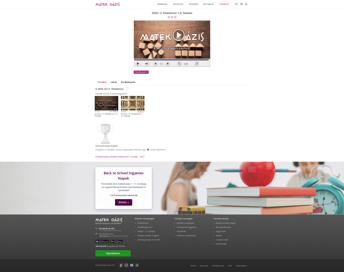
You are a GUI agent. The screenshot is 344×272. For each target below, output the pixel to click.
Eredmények (221, 244)
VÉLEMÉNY (193, 4)
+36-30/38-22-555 (106, 228)
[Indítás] (106, 102)
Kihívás (218, 235)
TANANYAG (162, 4)
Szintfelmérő (142, 223)
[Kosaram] (241, 4)
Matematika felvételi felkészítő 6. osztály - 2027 (120, 156)
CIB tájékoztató (218, 265)
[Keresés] (236, 4)
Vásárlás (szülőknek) (185, 223)
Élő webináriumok (223, 227)
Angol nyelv (220, 231)
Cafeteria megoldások (186, 235)
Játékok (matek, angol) (225, 223)
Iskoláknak (181, 231)
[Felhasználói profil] (246, 4)
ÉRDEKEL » (124, 202)
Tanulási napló (221, 239)
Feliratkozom (140, 72)
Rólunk (193, 265)
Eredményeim (128, 82)
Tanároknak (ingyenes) (186, 227)
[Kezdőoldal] (107, 4)
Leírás (114, 82)
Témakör (102, 82)
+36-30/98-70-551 (106, 234)
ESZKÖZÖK (178, 4)
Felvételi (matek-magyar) (148, 235)
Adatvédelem (241, 265)
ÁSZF (230, 265)
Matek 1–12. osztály (146, 231)
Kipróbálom (113, 253)
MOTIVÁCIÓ (208, 4)
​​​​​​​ (119, 265)
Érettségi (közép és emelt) (148, 239)
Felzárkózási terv (144, 227)
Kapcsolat (204, 265)
